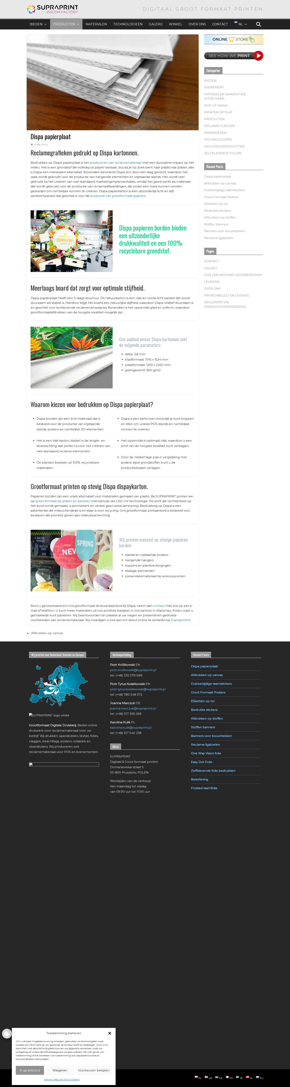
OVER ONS (197, 24)
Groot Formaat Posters (221, 197)
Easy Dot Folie (201, 762)
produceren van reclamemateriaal (115, 162)
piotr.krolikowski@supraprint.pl (133, 670)
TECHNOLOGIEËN (128, 24)
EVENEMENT (214, 87)
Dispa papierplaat (217, 176)
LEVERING (212, 282)
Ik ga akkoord (30, 1070)
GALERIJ (156, 24)
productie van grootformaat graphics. (118, 196)
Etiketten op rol (216, 204)
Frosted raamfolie (204, 788)
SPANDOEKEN (215, 133)
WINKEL (175, 24)
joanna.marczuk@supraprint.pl (133, 708)
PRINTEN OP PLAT (218, 112)
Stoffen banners (216, 224)
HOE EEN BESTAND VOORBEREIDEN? (233, 275)
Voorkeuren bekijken (93, 1070)
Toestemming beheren (7, 1034)
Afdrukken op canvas (47, 633)
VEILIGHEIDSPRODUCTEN (224, 146)
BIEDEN (36, 24)
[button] (110, 1033)
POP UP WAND (216, 105)
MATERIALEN (96, 24)
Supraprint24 (181, 620)
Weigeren (59, 1070)
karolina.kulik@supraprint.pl (131, 727)
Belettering (199, 779)
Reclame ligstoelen (218, 238)
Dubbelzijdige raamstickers (224, 190)
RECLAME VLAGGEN (219, 126)
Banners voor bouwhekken (224, 231)
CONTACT (220, 24)
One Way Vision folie (206, 753)
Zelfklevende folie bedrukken (213, 771)
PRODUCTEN (64, 24)
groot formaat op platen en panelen (63, 501)
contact (159, 606)
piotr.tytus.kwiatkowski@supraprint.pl (138, 689)
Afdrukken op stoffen (220, 217)
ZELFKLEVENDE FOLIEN (222, 153)
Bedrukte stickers (217, 210)
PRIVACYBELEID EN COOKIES (62, 1079)
